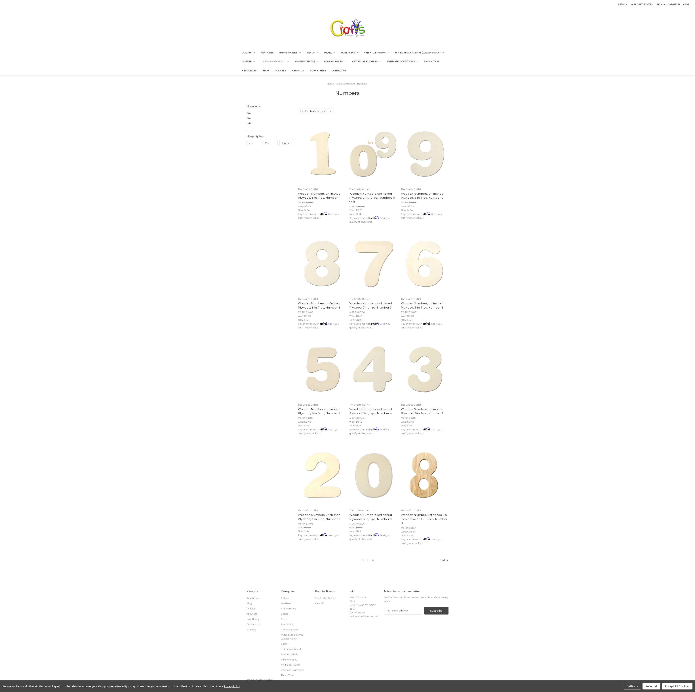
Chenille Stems (375, 52)
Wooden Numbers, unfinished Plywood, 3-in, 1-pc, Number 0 (370, 517)
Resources (249, 70)
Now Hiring (318, 70)
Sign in (661, 4)
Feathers (267, 52)
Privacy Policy (232, 686)
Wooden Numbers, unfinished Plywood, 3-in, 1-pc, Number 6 (422, 305)
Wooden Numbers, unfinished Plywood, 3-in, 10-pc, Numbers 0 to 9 (372, 198)
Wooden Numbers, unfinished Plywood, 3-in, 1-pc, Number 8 (319, 305)
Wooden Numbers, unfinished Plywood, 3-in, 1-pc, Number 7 (370, 305)
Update (286, 143)
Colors (247, 52)
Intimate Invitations (401, 61)
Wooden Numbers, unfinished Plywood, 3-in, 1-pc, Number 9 (422, 196)
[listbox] (322, 111)
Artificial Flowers (365, 61)
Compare (321, 154)
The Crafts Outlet (325, 598)
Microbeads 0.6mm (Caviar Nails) (418, 52)
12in (249, 123)
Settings (632, 686)
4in (249, 118)
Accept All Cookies (677, 686)
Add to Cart (321, 160)
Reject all (651, 686)
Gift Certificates (642, 4)
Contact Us (339, 70)
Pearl (328, 52)
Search (622, 4)
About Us (298, 70)
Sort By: (304, 111)
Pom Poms (348, 52)
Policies (280, 70)
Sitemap (251, 629)
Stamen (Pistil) (304, 61)
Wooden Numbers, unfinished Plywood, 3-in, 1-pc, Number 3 (422, 411)
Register (675, 4)
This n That (431, 61)
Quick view (321, 147)
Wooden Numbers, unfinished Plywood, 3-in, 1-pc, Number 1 (319, 196)
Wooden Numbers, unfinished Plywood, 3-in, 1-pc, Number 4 (370, 411)
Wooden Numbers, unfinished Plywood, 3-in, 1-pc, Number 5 (319, 411)
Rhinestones (288, 52)
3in (249, 113)
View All (319, 603)
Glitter (247, 61)
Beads (311, 52)
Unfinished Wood (273, 61)
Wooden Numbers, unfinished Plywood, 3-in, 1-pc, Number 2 (319, 517)
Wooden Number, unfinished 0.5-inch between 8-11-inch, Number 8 (424, 519)
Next (443, 560)
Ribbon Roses (333, 61)
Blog (265, 70)
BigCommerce (265, 679)
